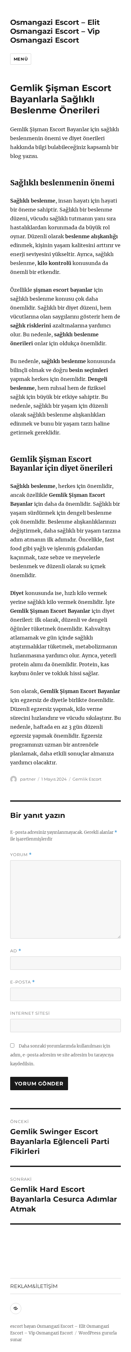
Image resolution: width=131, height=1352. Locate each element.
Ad (15, 951)
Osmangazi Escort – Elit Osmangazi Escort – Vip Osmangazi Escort (55, 31)
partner (28, 779)
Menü (21, 58)
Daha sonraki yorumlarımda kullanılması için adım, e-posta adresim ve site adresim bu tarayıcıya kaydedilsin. (62, 1055)
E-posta (22, 982)
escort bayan (23, 1326)
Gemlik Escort (86, 779)
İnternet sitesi (30, 1013)
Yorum (21, 854)
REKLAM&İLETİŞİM (34, 1286)
